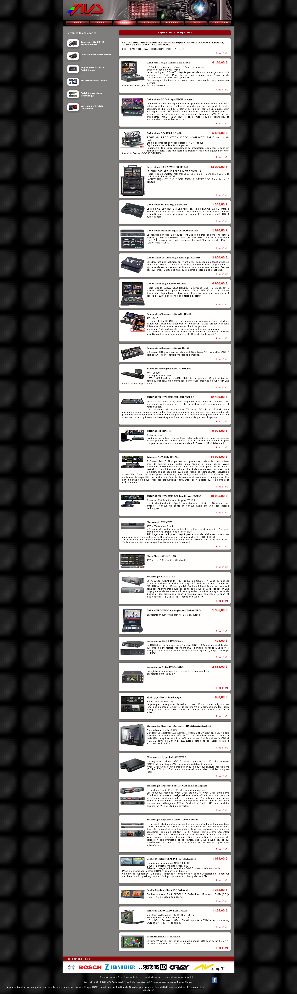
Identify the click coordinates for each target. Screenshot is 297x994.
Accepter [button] (148, 989)
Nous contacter (131, 977)
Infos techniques (152, 977)
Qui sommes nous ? (109, 977)
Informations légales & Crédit (179, 977)
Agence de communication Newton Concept (170, 982)
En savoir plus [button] (195, 987)
